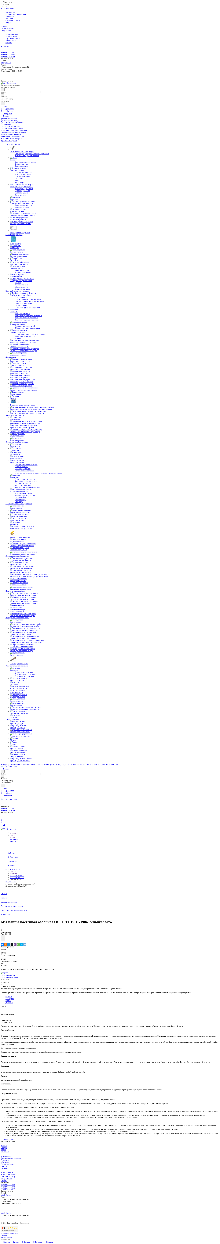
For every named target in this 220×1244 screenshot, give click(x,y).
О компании (10, 12)
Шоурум (9, 22)
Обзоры (9, 43)
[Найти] (3, 103)
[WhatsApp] (18, 944)
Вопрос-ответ (11, 41)
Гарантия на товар (13, 38)
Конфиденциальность (9, 1233)
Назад (13, 835)
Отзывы (9, 997)
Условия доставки (12, 36)
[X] (12, 944)
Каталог (4, 1146)
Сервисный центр (13, 20)
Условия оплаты (12, 34)
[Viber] (15, 944)
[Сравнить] (3, 939)
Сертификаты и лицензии (16, 14)
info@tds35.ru (6, 63)
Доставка (9, 1003)
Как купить (10, 999)
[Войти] (2, 818)
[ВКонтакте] (2, 944)
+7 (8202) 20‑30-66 (8, 57)
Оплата (8, 1001)
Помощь (4, 1168)
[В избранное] (3, 936)
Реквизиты (10, 16)
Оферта (4, 1235)
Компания (5, 1152)
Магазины (10, 18)
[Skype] (21, 944)
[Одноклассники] (5, 944)
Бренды (4, 1148)
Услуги (3, 1150)
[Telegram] (24, 944)
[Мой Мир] (8, 944)
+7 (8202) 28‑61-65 (8, 52)
